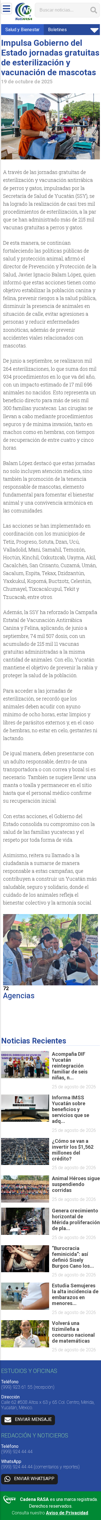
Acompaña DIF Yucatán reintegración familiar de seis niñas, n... (70, 1066)
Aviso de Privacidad (67, 1513)
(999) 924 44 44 (17, 1451)
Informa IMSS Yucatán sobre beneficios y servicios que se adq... (70, 1109)
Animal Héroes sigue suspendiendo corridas (76, 1184)
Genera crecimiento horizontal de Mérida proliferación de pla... (76, 1219)
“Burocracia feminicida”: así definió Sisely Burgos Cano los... (73, 1257)
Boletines (57, 29)
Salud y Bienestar (22, 29)
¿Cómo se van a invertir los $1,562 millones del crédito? (72, 1150)
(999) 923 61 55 (17, 1387)
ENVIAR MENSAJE (33, 1419)
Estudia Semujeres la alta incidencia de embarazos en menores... (75, 1294)
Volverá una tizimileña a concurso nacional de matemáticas (73, 1332)
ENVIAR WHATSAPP (34, 1478)
